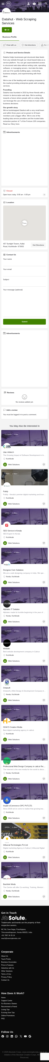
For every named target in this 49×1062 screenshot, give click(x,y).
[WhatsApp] (16, 1036)
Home (3, 998)
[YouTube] (25, 1036)
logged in (17, 415)
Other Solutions (7, 971)
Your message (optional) (13, 290)
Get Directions (38, 245)
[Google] (29, 1036)
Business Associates (9, 962)
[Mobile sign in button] (28, 3)
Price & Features (7, 965)
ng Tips (7, 1009)
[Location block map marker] (24, 223)
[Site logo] (9, 3)
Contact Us (5, 980)
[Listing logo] (6, 12)
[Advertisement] (24, 159)
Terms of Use (6, 974)
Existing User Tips (8, 1012)
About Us (4, 956)
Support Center (6, 1001)
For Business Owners (9, 1004)
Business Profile (10, 37)
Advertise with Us (7, 968)
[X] (20, 1036)
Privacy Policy (6, 977)
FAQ (3, 1018)
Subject (6, 279)
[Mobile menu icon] (3, 3)
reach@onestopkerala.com (11, 938)
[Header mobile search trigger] (46, 3)
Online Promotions (8, 1015)
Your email (7, 269)
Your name (7, 259)
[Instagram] (7, 1036)
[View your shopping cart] (34, 3)
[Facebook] (2, 1036)
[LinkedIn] (11, 1036)
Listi (2, 1009)
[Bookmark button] (44, 465)
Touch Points (6, 959)
